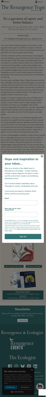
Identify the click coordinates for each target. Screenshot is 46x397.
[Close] (42, 156)
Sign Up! (23, 236)
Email (7, 198)
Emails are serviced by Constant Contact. (27, 229)
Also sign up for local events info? (13, 209)
